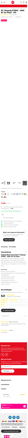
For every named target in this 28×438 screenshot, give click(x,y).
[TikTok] (10, 417)
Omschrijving (4, 246)
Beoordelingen (12, 246)
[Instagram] (18, 417)
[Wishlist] (2, 214)
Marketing (22, 427)
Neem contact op (8, 239)
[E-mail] (6, 354)
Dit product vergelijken (8, 217)
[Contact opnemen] (2, 354)
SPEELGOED (6, 8)
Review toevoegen (9, 310)
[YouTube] (14, 417)
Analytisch (14, 427)
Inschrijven (6, 371)
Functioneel (7, 427)
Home (2, 8)
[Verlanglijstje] (23, 2)
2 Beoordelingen (13, 14)
